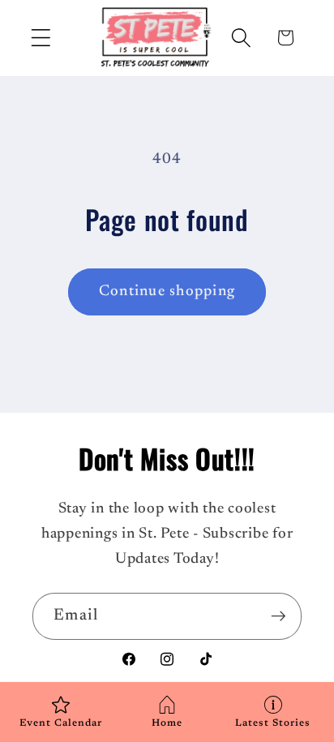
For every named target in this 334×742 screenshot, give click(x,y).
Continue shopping (167, 291)
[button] (41, 37)
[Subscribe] (278, 616)
